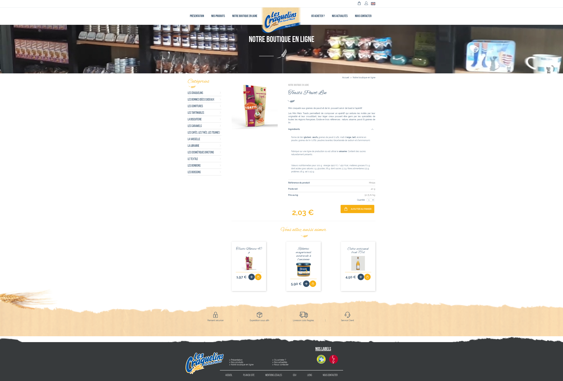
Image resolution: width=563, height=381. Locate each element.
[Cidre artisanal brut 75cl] (361, 277)
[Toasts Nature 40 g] (251, 277)
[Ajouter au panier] (258, 277)
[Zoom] (255, 106)
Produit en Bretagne (321, 359)
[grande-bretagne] (373, 3)
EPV (333, 359)
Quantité (361, 200)
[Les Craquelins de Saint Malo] (281, 20)
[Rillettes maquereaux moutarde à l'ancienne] (306, 283)
